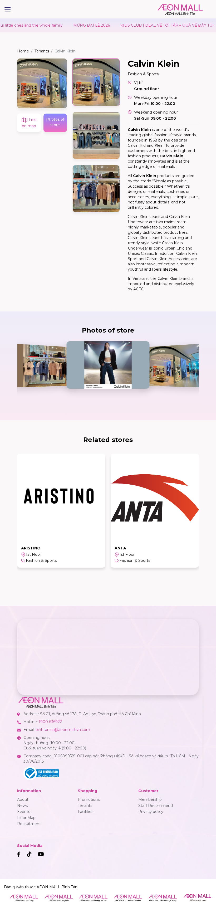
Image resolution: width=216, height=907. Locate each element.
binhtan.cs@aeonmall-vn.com (63, 729)
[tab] (96, 82)
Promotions (89, 799)
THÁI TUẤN (126, 548)
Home (23, 51)
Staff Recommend (155, 805)
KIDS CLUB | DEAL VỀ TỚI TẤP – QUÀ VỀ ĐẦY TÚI (148, 25)
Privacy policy (150, 811)
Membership (150, 799)
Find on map (29, 122)
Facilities (85, 811)
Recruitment (29, 823)
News (22, 805)
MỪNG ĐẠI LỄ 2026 (73, 25)
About (22, 799)
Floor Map (26, 817)
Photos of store (55, 122)
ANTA (27, 548)
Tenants (42, 51)
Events (23, 811)
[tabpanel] (42, 83)
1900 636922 (50, 721)
